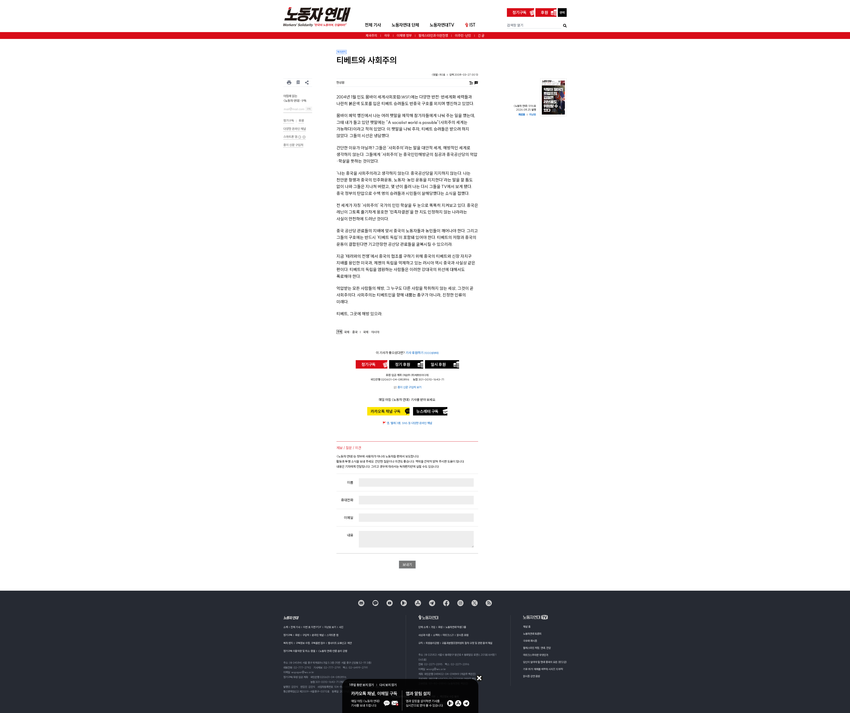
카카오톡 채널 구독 (386, 411)
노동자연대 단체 (405, 25)
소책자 (436, 635)
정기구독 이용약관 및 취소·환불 (299, 651)
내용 (350, 535)
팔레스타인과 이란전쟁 (433, 35)
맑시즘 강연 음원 (531, 676)
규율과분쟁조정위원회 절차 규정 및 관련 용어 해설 (467, 643)
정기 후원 (402, 364)
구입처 (305, 635)
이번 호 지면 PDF (312, 627)
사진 (341, 627)
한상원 (340, 83)
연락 (562, 13)
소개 (285, 627)
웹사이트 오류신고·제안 (340, 643)
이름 (350, 482)
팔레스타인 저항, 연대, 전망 (537, 648)
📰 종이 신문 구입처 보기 (407, 387)
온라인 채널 (318, 635)
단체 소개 (423, 627)
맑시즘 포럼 (462, 635)
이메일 (348, 517)
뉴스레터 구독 (427, 411)
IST (472, 25)
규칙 (420, 643)
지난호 (532, 114)
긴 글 (481, 35)
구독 (309, 109)
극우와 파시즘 (530, 640)
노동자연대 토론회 (532, 633)
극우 (387, 35)
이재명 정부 (404, 35)
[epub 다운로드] (298, 82)
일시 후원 (438, 364)
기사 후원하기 (422, 353)
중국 (354, 332)
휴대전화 (347, 500)
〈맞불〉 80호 (439, 74)
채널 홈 (526, 626)
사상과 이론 (424, 635)
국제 (346, 332)
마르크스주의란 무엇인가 (535, 655)
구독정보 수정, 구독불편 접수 (310, 643)
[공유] (307, 82)
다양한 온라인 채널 (294, 129)
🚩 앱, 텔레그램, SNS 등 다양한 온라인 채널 (407, 423)
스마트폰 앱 (290, 137)
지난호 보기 (330, 627)
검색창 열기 (515, 25)
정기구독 (519, 12)
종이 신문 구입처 (293, 145)
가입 (433, 627)
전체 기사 (373, 25)
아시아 (375, 332)
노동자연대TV (442, 25)
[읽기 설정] (471, 82)
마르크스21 (448, 635)
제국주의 (371, 35)
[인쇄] (289, 82)
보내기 (407, 564)
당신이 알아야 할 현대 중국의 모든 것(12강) (545, 662)
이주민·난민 (463, 35)
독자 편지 (288, 643)
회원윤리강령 (432, 643)
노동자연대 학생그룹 (455, 627)
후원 (544, 12)
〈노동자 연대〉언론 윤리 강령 (332, 651)
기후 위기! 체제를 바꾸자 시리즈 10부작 (543, 669)
